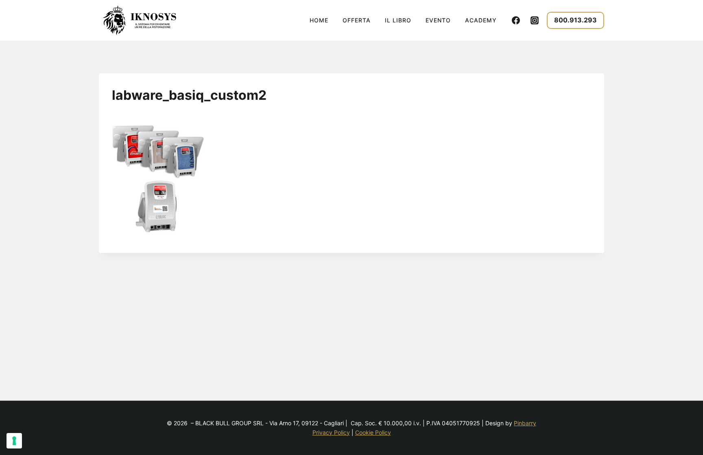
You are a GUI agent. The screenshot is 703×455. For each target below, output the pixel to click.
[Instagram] (534, 20)
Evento (438, 20)
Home (319, 20)
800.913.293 (575, 20)
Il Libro (398, 20)
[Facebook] (516, 20)
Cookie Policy (373, 432)
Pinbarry (525, 423)
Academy (481, 20)
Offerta (357, 20)
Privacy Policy (331, 432)
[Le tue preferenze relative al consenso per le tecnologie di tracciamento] (14, 440)
